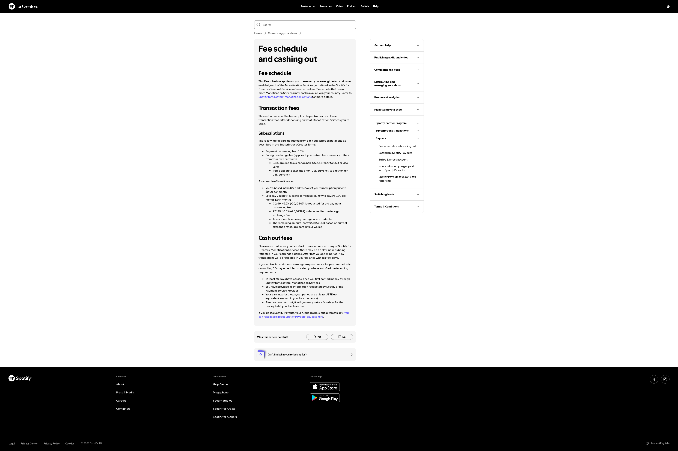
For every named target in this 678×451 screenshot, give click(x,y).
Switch (365, 6)
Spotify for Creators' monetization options (285, 97)
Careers (121, 400)
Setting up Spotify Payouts (395, 153)
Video (339, 6)
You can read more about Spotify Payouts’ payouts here (303, 315)
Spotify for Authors (225, 417)
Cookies (70, 443)
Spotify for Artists (224, 409)
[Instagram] (665, 379)
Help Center (220, 384)
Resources (326, 6)
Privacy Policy (51, 443)
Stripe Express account (393, 159)
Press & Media (125, 392)
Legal (11, 443)
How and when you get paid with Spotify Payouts (396, 168)
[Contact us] (350, 354)
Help (376, 6)
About (120, 384)
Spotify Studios (222, 400)
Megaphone (220, 392)
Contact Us (123, 409)
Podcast (352, 6)
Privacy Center (29, 443)
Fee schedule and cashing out (397, 146)
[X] (654, 379)
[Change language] (668, 6)
